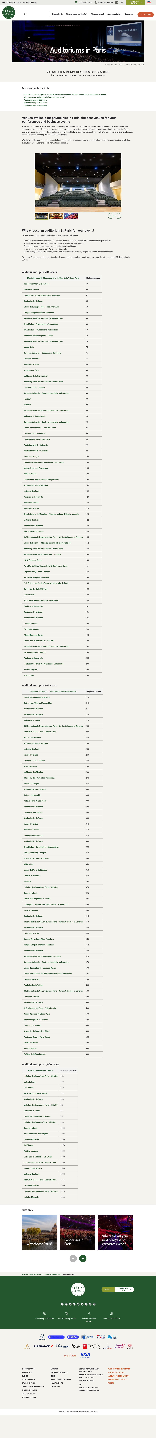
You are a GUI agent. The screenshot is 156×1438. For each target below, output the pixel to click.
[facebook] (62, 1304)
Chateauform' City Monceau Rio (36, 284)
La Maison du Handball (33, 812)
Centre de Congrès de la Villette (37, 697)
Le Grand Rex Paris (31, 359)
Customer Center (86, 1381)
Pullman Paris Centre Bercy (35, 801)
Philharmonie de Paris (33, 1168)
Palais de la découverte (33, 497)
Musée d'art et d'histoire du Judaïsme (39, 641)
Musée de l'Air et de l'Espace (35, 870)
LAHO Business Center (33, 560)
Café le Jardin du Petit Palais (35, 589)
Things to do (27, 1372)
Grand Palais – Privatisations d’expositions (41, 480)
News (53, 1376)
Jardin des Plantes (31, 364)
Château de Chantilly (32, 795)
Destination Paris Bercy (33, 301)
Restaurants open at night (33, 1386)
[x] (94, 1304)
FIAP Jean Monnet (31, 629)
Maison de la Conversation (34, 416)
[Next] (82, 1258)
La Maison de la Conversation (36, 376)
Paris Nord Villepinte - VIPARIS (36, 577)
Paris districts (28, 1394)
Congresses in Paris (73, 1241)
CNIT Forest (28, 1088)
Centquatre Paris (30, 623)
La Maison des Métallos (33, 772)
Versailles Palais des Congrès (36, 1134)
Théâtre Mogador (31, 1151)
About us (54, 1369)
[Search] (25, 14)
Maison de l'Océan (31, 289)
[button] (111, 216)
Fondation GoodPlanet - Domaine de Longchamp (43, 462)
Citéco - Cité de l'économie (34, 433)
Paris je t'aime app (85, 2)
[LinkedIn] (116, 2)
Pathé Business (30, 474)
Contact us (55, 1386)
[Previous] (73, 1258)
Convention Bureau (27, 1274)
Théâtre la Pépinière (32, 876)
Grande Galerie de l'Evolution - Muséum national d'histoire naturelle (51, 514)
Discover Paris (28, 1369)
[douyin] (86, 1304)
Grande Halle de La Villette (35, 789)
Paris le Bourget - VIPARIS (34, 652)
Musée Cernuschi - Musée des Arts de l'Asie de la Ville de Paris (53, 278)
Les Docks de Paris (31, 1185)
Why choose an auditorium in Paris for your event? (44, 97)
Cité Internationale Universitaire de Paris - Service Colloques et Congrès (53, 537)
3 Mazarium (28, 864)
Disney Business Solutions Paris (37, 1014)
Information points (59, 1372)
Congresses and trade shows (53, 1274)
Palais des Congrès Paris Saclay (37, 1037)
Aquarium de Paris (31, 370)
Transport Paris (29, 1397)
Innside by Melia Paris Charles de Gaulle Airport (43, 318)
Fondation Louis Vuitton (33, 835)
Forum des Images (31, 784)
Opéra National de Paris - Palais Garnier (40, 1162)
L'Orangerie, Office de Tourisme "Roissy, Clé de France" (46, 904)
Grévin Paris (29, 675)
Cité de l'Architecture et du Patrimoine (39, 778)
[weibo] (90, 1304)
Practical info (57, 1383)
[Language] (150, 2)
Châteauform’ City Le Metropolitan (38, 703)
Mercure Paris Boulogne (34, 531)
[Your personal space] (122, 2)
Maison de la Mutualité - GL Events (38, 1157)
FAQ (80, 1384)
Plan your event (38, 1274)
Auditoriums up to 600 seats (35, 103)
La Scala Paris (29, 595)
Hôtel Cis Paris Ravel (32, 738)
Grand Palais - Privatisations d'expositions (41, 324)
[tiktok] (74, 1304)
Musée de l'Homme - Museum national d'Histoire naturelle (47, 543)
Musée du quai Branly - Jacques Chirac (40, 428)
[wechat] (82, 1304)
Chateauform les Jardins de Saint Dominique (42, 295)
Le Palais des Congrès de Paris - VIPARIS (41, 887)
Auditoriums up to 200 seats (35, 100)
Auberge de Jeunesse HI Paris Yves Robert (41, 600)
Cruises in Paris (28, 1383)
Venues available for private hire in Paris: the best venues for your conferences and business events (65, 94)
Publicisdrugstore (31, 669)
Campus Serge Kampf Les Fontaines (39, 313)
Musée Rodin (29, 347)
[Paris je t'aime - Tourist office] (8, 12)
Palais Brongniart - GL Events (36, 445)
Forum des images (31, 456)
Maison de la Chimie (32, 720)
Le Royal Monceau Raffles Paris (37, 439)
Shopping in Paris (29, 1390)
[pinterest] (78, 1304)
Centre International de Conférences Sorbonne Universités (48, 974)
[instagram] (66, 1304)
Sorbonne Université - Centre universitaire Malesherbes (46, 393)
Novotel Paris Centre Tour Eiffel (36, 858)
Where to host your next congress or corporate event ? (115, 1239)
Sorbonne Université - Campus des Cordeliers (42, 353)
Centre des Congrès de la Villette (37, 899)
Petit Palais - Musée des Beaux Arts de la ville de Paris (46, 583)
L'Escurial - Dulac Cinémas (34, 387)
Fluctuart (27, 399)
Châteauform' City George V (35, 853)
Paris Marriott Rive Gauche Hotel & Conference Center (46, 566)
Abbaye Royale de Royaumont (36, 468)
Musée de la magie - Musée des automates (41, 307)
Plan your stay (28, 1379)
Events (25, 1376)
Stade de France (30, 766)
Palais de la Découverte (33, 658)
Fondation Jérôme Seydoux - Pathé (38, 336)
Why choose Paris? (39, 1243)
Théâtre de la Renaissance (35, 1054)
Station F (27, 881)
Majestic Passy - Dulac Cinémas (37, 572)
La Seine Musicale (31, 1139)
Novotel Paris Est (31, 755)
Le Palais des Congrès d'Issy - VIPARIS (40, 1122)
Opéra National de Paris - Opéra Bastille (40, 732)
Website (108, 1289)
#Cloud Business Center (33, 635)
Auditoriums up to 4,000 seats (36, 105)
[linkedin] (70, 1304)
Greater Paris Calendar (61, 1379)
